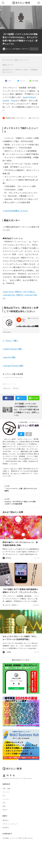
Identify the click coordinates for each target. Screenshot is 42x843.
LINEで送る (35, 81)
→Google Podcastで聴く (13, 365)
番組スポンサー (8, 65)
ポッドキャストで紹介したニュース (15, 60)
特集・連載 (6, 789)
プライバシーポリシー (10, 824)
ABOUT (5, 810)
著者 (4, 806)
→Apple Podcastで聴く (13, 349)
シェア (10, 81)
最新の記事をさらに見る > (21, 660)
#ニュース (7, 388)
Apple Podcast (29, 97)
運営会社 (6, 820)
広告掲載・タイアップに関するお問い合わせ (18, 838)
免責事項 (6, 827)
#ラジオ (15, 388)
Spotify (6, 100)
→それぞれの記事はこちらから (15, 211)
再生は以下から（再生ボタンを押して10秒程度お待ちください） (20, 71)
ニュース (36, 558)
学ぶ (4, 796)
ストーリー (6, 792)
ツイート (22, 81)
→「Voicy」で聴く (10, 340)
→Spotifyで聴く (9, 357)
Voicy (13, 100)
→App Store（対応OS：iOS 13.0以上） (19, 291)
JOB (4, 803)
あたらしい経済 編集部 (28, 426)
